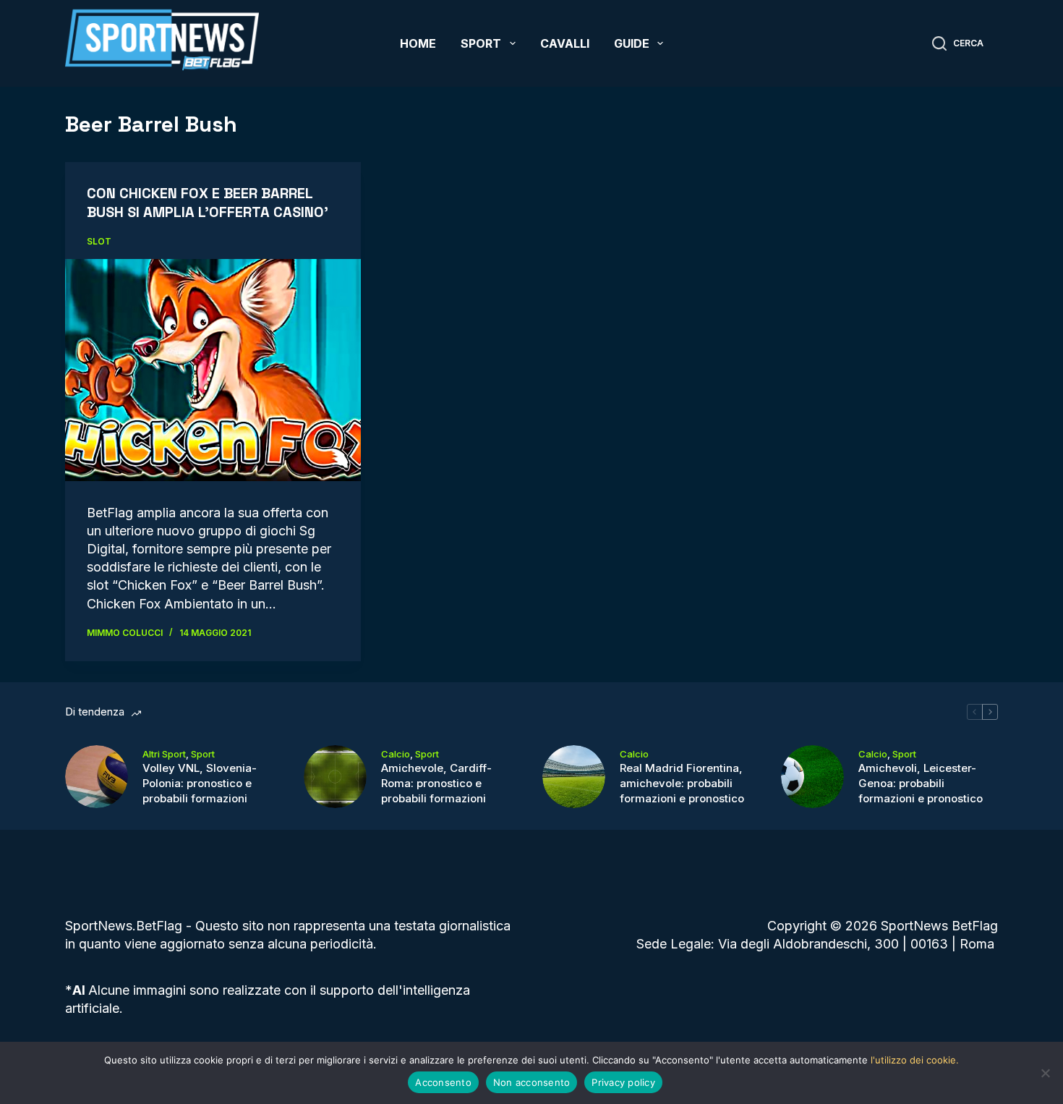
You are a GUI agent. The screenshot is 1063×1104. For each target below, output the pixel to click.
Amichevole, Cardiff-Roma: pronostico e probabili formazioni (436, 783)
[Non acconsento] (1045, 1073)
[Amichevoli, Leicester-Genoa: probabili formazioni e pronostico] (812, 776)
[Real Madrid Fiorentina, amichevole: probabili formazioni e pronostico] (573, 776)
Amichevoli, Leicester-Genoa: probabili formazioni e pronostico (920, 783)
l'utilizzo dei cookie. (915, 1060)
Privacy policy (623, 1082)
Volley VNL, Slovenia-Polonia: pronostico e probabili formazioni (199, 783)
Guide (631, 43)
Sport (481, 43)
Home (418, 43)
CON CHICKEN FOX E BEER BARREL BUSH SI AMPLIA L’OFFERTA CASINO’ (207, 202)
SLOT (99, 241)
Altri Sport (164, 754)
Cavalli (564, 43)
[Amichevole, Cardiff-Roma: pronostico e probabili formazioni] (335, 776)
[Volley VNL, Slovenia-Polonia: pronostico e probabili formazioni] (96, 776)
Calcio (395, 754)
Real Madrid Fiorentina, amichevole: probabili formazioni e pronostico (682, 783)
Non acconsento (532, 1082)
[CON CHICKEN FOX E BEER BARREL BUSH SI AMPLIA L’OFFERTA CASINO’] (213, 369)
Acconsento (443, 1082)
